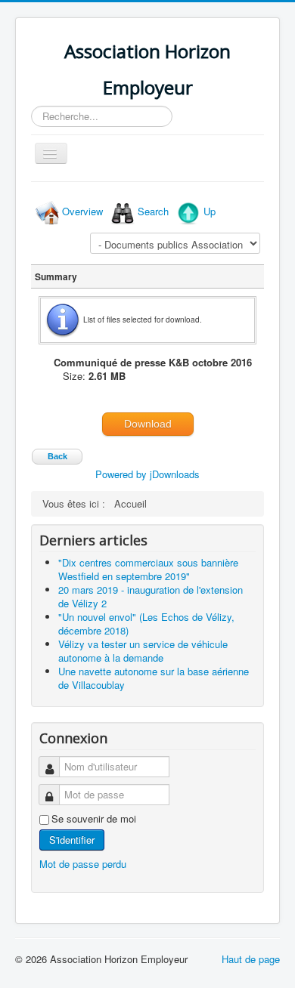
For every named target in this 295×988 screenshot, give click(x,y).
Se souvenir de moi (93, 819)
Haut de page (251, 959)
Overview (82, 211)
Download (148, 424)
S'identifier (72, 839)
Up (209, 211)
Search (153, 211)
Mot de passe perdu (82, 864)
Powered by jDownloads (147, 474)
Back (57, 456)
